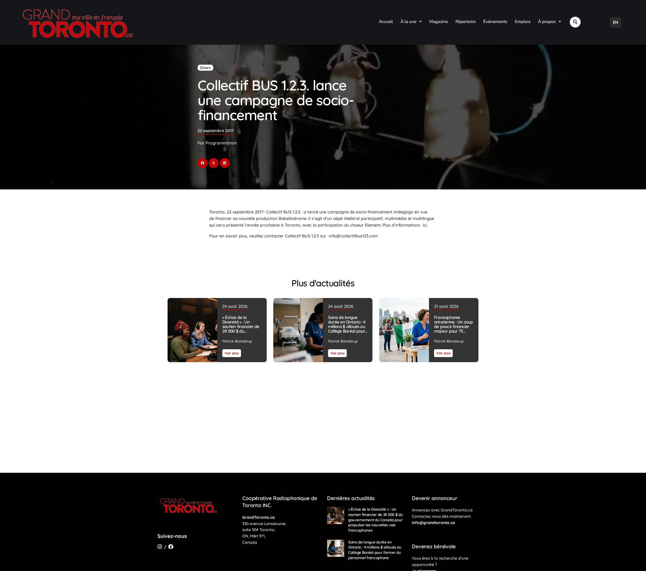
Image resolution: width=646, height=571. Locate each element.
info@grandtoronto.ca (433, 522)
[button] (575, 22)
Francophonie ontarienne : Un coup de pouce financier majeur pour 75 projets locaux (453, 326)
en (615, 22)
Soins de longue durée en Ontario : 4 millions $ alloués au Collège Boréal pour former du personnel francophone (347, 329)
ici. (424, 225)
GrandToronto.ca (258, 517)
